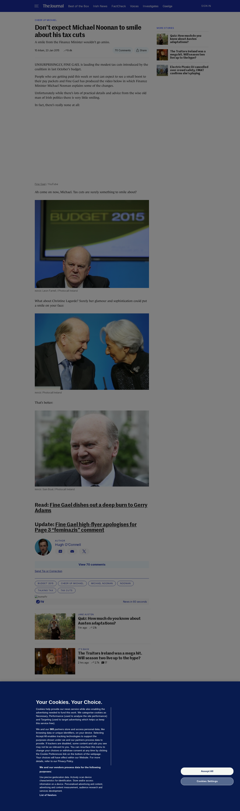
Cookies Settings (207, 781)
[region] (120, 746)
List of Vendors (48, 795)
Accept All (207, 771)
